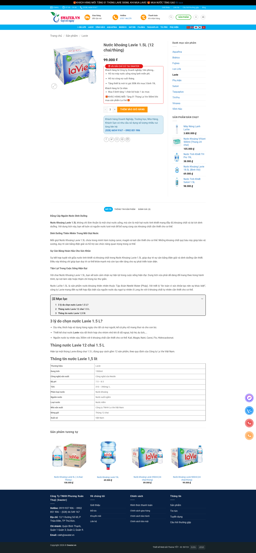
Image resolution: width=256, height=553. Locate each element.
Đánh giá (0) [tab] (144, 209)
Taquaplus (152, 27)
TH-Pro (164, 27)
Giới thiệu (166, 7)
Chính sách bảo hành (140, 516)
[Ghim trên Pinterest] (122, 139)
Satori (132, 27)
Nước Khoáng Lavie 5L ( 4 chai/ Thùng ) (68, 478)
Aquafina (112, 27)
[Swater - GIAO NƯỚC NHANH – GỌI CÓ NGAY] (65, 17)
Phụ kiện (174, 27)
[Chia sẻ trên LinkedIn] (127, 139)
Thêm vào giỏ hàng (132, 109)
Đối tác (93, 511)
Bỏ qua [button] (179, 2)
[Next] (205, 463)
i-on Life (81, 27)
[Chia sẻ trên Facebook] (106, 139)
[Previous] (50, 463)
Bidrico (123, 27)
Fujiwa (141, 27)
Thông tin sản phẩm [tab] (124, 209)
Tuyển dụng (176, 516)
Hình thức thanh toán (141, 505)
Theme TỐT (173, 547)
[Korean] (200, 27)
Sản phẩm (72, 35)
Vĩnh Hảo (100, 27)
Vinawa (176, 103)
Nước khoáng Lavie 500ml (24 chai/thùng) (187, 478)
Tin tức (174, 511)
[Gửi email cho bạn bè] (117, 139)
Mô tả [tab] (108, 209)
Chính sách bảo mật (139, 521)
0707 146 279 (125, 18)
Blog (204, 7)
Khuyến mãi (95, 516)
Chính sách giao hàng (140, 511)
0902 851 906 (132, 130)
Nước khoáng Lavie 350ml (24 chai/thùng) (147, 478)
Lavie (90, 27)
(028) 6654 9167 (114, 130)
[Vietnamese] (204, 27)
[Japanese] (196, 27)
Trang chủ (56, 35)
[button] (171, 17)
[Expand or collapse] (202, 298)
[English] (192, 27)
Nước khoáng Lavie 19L (108, 477)
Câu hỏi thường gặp (191, 7)
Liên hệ (176, 7)
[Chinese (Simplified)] (188, 27)
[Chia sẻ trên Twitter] (111, 139)
